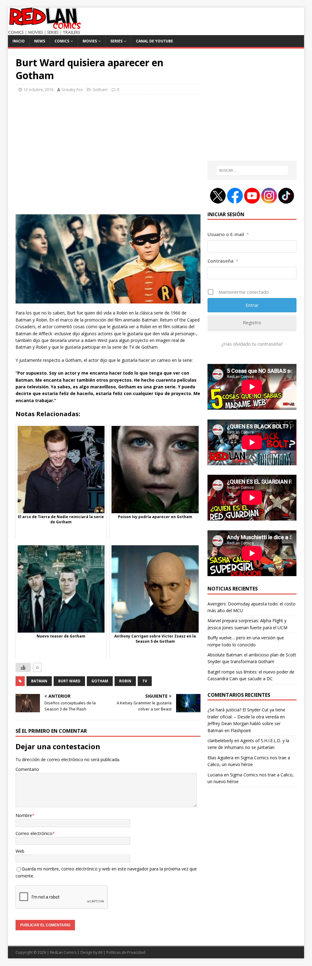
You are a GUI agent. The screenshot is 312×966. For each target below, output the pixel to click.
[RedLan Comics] (44, 31)
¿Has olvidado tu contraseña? (252, 344)
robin (125, 681)
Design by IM (91, 952)
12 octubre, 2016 (38, 89)
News (39, 41)
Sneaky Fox (72, 89)
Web (20, 851)
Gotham (100, 89)
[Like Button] (23, 667)
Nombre (24, 815)
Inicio (18, 41)
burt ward (69, 681)
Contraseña (222, 261)
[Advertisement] (108, 157)
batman (39, 681)
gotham (99, 681)
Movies (90, 41)
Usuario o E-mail (228, 234)
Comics (62, 41)
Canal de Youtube (154, 41)
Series (116, 41)
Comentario (27, 769)
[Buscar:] (252, 170)
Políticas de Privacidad (125, 952)
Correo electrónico (34, 833)
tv (144, 681)
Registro (252, 322)
